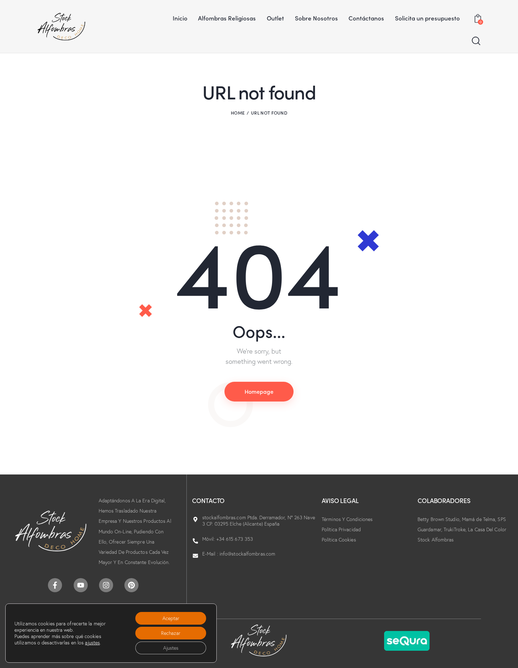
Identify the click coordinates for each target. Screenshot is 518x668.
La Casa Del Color (487, 529)
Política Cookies (339, 540)
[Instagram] (106, 585)
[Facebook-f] (55, 585)
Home (238, 112)
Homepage (259, 391)
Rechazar (170, 633)
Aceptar (170, 618)
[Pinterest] (131, 585)
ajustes (92, 642)
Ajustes (170, 648)
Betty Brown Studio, (440, 519)
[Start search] (476, 41)
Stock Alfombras (436, 540)
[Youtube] (81, 585)
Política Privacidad (341, 529)
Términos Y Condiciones (347, 519)
